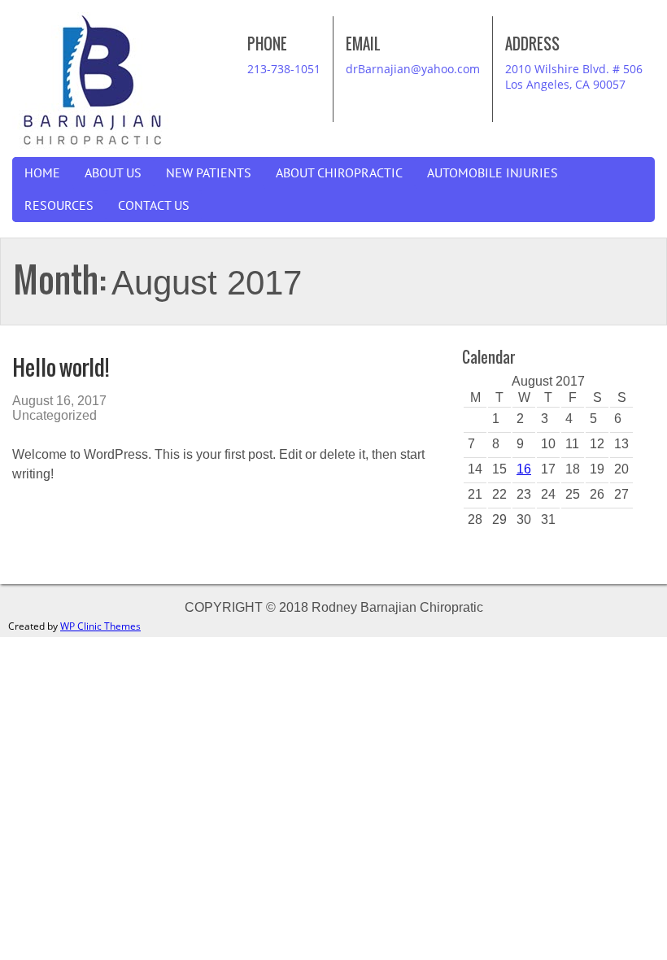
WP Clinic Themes (100, 626)
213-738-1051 (283, 68)
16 (524, 469)
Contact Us (154, 206)
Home (42, 173)
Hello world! (60, 367)
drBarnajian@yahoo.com (413, 68)
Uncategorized (54, 415)
